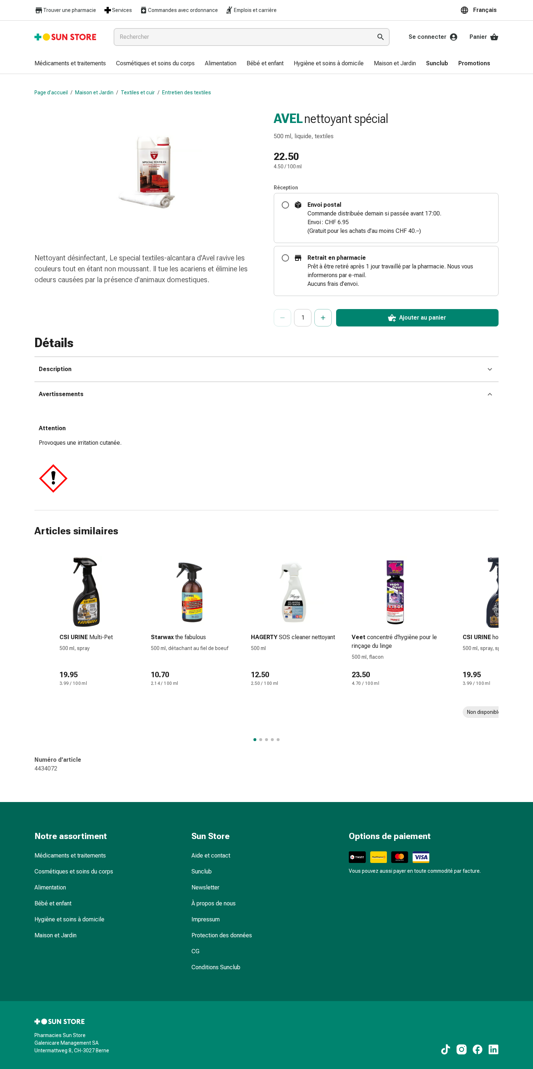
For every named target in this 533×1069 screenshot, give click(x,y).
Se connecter (427, 36)
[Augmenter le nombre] (323, 317)
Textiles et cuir (138, 92)
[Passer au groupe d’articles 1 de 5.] (254, 739)
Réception (286, 187)
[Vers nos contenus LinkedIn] (493, 1049)
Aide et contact (210, 855)
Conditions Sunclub (215, 967)
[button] (479, 10)
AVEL (288, 118)
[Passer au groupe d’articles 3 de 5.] (266, 739)
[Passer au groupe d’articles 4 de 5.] (272, 739)
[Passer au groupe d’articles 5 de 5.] (278, 739)
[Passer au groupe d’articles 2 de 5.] (260, 739)
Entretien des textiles (186, 92)
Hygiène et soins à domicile (69, 919)
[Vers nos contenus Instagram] (461, 1049)
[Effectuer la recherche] (380, 37)
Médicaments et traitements (70, 855)
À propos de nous (213, 903)
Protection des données (221, 935)
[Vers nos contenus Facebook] (477, 1049)
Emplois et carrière (255, 10)
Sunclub (201, 871)
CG (195, 951)
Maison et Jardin (94, 92)
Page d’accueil (51, 92)
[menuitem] (70, 64)
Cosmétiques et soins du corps (73, 871)
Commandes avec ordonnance (183, 10)
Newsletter (205, 887)
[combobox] (241, 37)
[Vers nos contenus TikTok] (446, 1049)
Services (122, 10)
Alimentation (50, 887)
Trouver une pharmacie (69, 10)
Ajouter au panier (422, 317)
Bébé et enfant (52, 903)
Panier (478, 36)
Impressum (205, 919)
